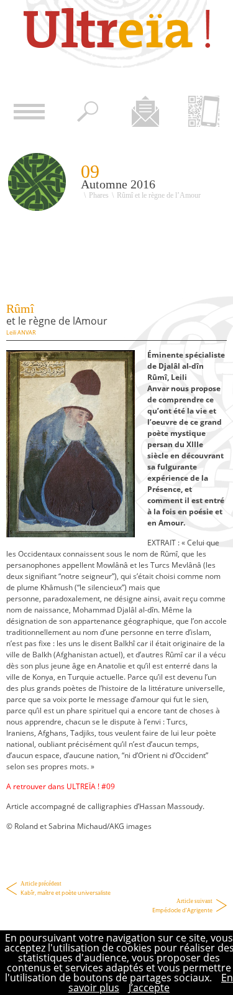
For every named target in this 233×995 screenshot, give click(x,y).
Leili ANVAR (21, 332)
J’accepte (149, 987)
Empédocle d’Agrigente (182, 906)
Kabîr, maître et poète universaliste (66, 889)
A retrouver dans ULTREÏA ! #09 (61, 786)
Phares (99, 195)
